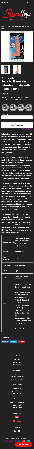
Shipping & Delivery (17, 376)
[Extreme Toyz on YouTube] (19, 431)
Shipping (4, 97)
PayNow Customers (17, 391)
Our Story (17, 359)
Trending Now (17, 362)
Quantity (4, 114)
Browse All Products (17, 402)
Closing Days (17, 364)
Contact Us (17, 393)
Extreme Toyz (23, 438)
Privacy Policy (17, 405)
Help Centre (17, 374)
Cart (31, 2)
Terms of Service (17, 407)
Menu (6, 2)
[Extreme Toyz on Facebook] (15, 431)
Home (3, 26)
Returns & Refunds (17, 379)
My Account (17, 388)
